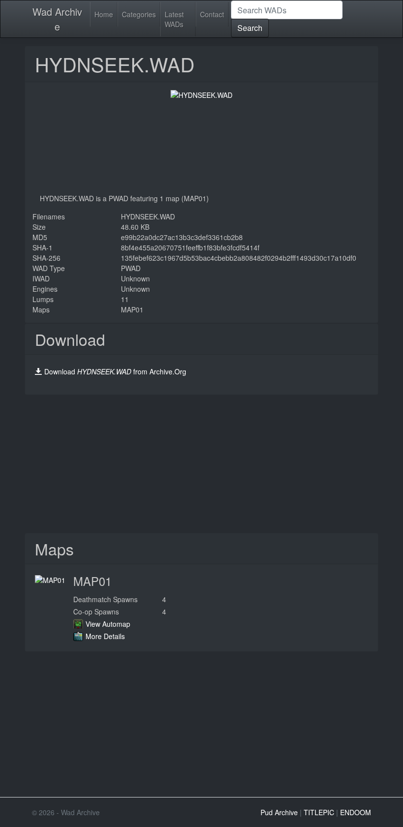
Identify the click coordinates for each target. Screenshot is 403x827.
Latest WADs (174, 19)
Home (103, 14)
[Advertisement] (201, 464)
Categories (139, 14)
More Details (105, 636)
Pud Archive (279, 812)
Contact (212, 14)
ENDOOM (355, 812)
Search (249, 27)
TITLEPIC (319, 812)
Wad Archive (57, 18)
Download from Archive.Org (115, 371)
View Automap (108, 624)
